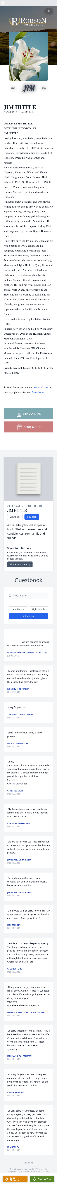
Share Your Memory (20, 564)
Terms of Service (37, 1171)
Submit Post (28, 616)
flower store (38, 392)
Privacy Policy (20, 1171)
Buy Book (31, 516)
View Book (15, 516)
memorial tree (40, 387)
